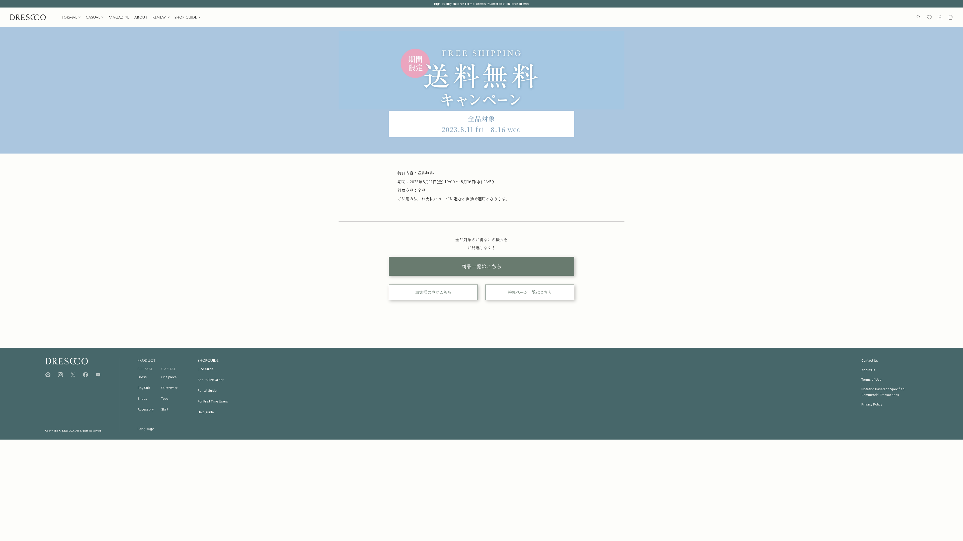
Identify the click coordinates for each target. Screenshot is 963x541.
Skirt (164, 409)
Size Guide (206, 368)
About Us (868, 369)
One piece (169, 376)
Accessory (146, 409)
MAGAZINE (119, 17)
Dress (142, 376)
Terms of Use (871, 379)
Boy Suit (144, 387)
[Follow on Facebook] (85, 374)
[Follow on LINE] (47, 374)
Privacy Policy (871, 404)
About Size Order (211, 379)
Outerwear (169, 387)
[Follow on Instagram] (60, 374)
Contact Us (869, 360)
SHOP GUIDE (186, 17)
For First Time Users (213, 401)
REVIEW (159, 17)
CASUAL (93, 17)
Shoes (142, 398)
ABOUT (141, 17)
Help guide (206, 412)
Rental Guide (207, 390)
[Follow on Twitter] (72, 374)
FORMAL (69, 17)
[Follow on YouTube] (98, 374)
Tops (165, 398)
